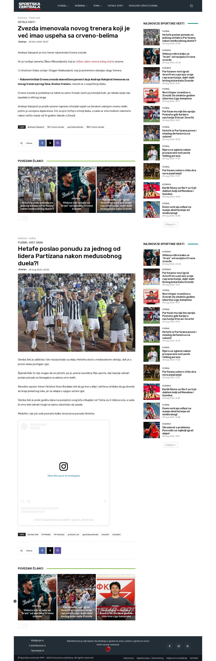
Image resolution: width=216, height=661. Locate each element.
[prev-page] (20, 218)
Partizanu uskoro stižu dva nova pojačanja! (179, 172)
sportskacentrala (75, 127)
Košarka (76, 199)
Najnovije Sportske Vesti (163, 23)
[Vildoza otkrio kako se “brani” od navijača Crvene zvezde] (76, 189)
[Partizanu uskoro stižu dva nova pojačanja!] (151, 171)
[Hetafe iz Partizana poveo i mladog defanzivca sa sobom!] (151, 133)
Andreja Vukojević (36, 127)
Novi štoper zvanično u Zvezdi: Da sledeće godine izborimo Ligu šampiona (178, 95)
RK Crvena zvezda (55, 127)
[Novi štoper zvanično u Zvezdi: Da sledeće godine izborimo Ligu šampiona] (151, 95)
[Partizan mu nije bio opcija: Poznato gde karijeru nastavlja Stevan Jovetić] (151, 114)
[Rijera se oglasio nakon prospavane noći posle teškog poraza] (151, 152)
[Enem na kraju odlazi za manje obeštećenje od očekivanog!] (151, 209)
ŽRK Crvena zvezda (95, 127)
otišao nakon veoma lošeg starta (95, 61)
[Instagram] (178, 646)
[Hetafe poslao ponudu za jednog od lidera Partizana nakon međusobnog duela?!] (37, 189)
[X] (50, 143)
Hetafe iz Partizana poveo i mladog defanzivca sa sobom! (179, 133)
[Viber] (57, 143)
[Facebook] (42, 143)
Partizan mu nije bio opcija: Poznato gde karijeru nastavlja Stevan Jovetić (178, 114)
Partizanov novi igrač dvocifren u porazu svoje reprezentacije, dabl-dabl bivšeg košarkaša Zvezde (116, 204)
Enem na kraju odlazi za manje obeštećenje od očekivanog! (176, 210)
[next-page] (25, 218)
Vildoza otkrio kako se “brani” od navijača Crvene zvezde (76, 205)
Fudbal (36, 199)
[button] (192, 6)
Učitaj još (169, 224)
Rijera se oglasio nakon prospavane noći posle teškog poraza (176, 152)
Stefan (22, 42)
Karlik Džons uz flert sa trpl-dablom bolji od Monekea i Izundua (179, 190)
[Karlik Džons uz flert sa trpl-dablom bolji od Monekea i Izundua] (151, 190)
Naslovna (22, 17)
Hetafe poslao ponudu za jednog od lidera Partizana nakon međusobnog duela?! (37, 205)
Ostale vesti (34, 17)
